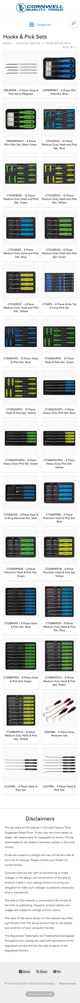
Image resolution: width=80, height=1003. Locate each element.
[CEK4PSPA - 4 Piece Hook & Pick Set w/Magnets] (20, 68)
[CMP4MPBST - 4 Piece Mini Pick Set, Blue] (59, 68)
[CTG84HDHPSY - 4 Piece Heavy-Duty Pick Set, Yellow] (59, 438)
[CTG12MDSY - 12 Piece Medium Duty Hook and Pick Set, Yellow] (59, 173)
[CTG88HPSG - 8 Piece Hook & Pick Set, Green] (20, 655)
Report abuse (67, 983)
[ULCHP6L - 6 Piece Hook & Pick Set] (59, 764)
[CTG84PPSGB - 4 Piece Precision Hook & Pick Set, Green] (20, 547)
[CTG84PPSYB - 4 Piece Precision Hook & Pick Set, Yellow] (59, 547)
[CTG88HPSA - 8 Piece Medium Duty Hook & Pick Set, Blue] (59, 601)
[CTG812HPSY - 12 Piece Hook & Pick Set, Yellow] (20, 387)
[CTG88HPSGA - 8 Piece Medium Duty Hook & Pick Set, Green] (59, 655)
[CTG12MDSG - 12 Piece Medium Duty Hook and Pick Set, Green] (20, 173)
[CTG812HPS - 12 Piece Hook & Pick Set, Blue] (20, 336)
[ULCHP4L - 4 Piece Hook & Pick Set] (20, 764)
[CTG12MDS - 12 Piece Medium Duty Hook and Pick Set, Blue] (59, 119)
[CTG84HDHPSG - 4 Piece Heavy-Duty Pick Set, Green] (20, 438)
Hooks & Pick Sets (58, 43)
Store (7, 43)
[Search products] (73, 23)
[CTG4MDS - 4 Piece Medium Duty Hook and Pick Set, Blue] (20, 228)
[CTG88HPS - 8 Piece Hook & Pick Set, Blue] (20, 601)
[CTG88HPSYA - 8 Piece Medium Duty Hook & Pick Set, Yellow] (20, 710)
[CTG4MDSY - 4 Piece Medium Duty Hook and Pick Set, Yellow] (20, 282)
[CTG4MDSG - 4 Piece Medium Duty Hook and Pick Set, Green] (59, 228)
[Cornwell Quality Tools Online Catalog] (40, 8)
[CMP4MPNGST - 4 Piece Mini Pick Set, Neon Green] (20, 119)
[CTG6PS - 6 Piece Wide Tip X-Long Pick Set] (59, 282)
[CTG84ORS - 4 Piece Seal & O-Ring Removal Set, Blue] (20, 492)
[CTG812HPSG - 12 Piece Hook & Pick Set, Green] (59, 336)
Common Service (28, 43)
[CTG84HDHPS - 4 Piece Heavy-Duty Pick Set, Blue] (59, 387)
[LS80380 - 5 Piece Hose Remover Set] (59, 710)
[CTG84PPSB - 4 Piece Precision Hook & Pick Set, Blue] (59, 492)
